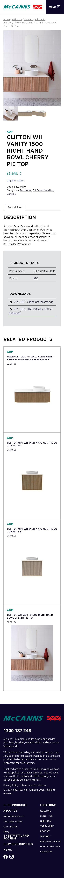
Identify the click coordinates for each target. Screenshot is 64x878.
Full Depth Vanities (43, 190)
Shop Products (15, 805)
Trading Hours (13, 821)
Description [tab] (15, 207)
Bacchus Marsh (50, 841)
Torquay (45, 836)
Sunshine (46, 815)
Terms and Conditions (34, 785)
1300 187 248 (17, 730)
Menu (52, 6)
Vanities (28, 19)
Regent (44, 831)
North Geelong (50, 846)
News (7, 849)
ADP (35, 278)
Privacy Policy (10, 785)
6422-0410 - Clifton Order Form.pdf (33, 301)
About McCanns (13, 816)
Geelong (45, 810)
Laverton (46, 851)
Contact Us (10, 826)
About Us (10, 810)
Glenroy (45, 820)
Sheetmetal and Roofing (16, 837)
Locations (48, 805)
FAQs (6, 831)
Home (6, 19)
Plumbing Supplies (18, 844)
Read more (14, 427)
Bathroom (17, 19)
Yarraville (47, 826)
